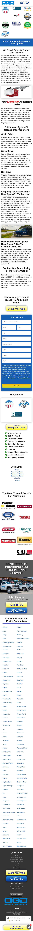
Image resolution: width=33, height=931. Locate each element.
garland (5, 748)
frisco (4, 744)
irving (4, 797)
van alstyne (20, 804)
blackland (6, 653)
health (5, 770)
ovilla (19, 687)
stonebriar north (22, 778)
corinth (5, 695)
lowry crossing (7, 846)
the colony (20, 789)
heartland (5, 774)
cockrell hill (6, 680)
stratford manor (21, 782)
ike (3, 793)
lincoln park (6, 838)
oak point (20, 680)
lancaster (5, 823)
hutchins (5, 789)
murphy (19, 657)
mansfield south (22, 631)
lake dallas (6, 808)
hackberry (6, 767)
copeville (5, 684)
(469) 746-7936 (16, 308)
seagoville (20, 763)
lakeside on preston (9, 812)
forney (5, 736)
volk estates (21, 808)
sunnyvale (20, 785)
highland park (7, 782)
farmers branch (7, 721)
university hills (21, 797)
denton (5, 706)
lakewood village (8, 819)
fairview (5, 718)
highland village (8, 785)
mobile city (20, 653)
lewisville (6, 835)
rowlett (19, 740)
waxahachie (21, 812)
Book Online (16, 604)
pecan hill (20, 699)
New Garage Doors (17, 472)
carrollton (5, 665)
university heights (22, 793)
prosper (19, 725)
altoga (4, 635)
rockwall (20, 736)
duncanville (6, 714)
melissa (19, 642)
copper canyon (7, 691)
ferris (4, 733)
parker (19, 695)
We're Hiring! (16, 895)
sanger (19, 755)
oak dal (19, 672)
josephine (6, 801)
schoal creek (21, 759)
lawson (5, 831)
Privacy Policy (12, 377)
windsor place (21, 838)
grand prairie (7, 759)
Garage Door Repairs (17, 474)
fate (4, 729)
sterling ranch (21, 774)
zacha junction (21, 846)
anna (4, 638)
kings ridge (6, 804)
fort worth (6, 740)
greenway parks (8, 763)
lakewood (6, 816)
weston (19, 816)
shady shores (21, 767)
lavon (4, 827)
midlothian (20, 650)
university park (21, 801)
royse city (20, 744)
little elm (5, 842)
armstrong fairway (8, 642)
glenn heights (7, 755)
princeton (20, 721)
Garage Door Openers (16, 861)
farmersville (6, 725)
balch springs (7, 646)
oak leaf (20, 676)
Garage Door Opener (17, 476)
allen (4, 631)
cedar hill (6, 669)
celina (5, 672)
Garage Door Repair (16, 859)
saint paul (20, 752)
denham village (7, 702)
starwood (20, 770)
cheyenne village (8, 676)
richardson (20, 733)
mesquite (20, 646)
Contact (17, 480)
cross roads (6, 699)
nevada (19, 661)
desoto (5, 710)
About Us (17, 478)
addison (5, 627)
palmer (19, 691)
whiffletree (20, 823)
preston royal (21, 714)
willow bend (21, 831)
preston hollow (21, 706)
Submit (16, 386)
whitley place (21, 827)
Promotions (16, 868)
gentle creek (6, 752)
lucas (19, 627)
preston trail (21, 718)
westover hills (21, 819)
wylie (19, 842)
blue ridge (6, 657)
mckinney (20, 635)
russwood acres (22, 748)
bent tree (5, 650)
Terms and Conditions (24, 377)
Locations (16, 866)
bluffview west (7, 661)
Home (17, 470)
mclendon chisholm (23, 638)
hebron (5, 778)
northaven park (22, 669)
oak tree (20, 684)
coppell (5, 687)
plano (19, 702)
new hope (20, 665)
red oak (20, 729)
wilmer (19, 835)
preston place (21, 710)
